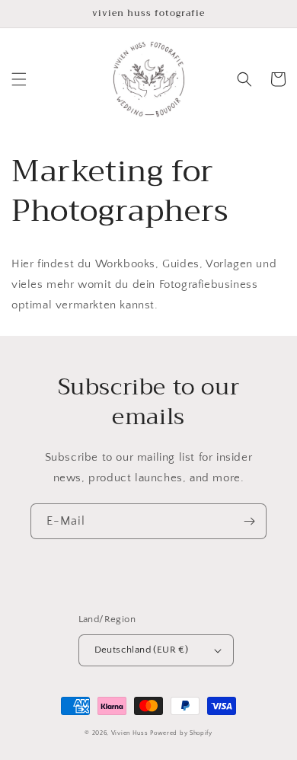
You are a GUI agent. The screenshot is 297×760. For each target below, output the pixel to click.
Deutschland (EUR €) (141, 649)
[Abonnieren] (249, 521)
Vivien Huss (129, 733)
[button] (19, 79)
